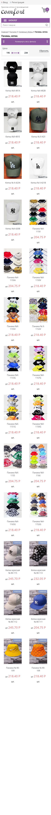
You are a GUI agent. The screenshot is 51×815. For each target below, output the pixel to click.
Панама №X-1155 (13, 474)
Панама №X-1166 (38, 474)
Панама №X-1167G (38, 376)
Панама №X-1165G (13, 522)
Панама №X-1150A (13, 279)
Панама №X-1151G (13, 425)
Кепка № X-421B (38, 182)
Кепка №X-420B (13, 228)
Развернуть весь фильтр (25, 41)
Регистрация (18, 2)
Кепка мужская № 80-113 (38, 571)
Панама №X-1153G (13, 376)
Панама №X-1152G (38, 522)
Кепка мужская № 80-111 (38, 620)
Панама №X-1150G (38, 425)
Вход (5, 2)
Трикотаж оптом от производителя (14, 7)
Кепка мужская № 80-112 (13, 620)
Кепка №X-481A (13, 90)
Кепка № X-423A (12, 182)
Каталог (13, 20)
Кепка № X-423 (38, 136)
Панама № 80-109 (12, 669)
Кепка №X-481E (13, 136)
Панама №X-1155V (13, 327)
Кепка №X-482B (38, 90)
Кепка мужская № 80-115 (13, 571)
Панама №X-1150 (38, 230)
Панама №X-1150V (38, 279)
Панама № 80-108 (38, 669)
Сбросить (44, 50)
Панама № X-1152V (38, 327)
